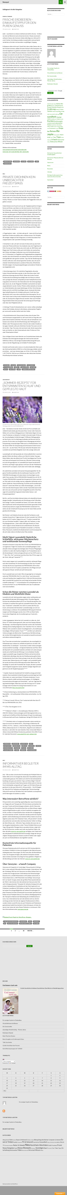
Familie (15, 1142)
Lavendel (31, 745)
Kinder (61, 119)
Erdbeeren (16, 161)
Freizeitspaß (24, 367)
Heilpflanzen (54, 119)
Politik (49, 1145)
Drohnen (6, 365)
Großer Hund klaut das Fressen (11, 1045)
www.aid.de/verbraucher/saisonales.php (15, 149)
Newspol (6, 2)
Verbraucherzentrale (29, 369)
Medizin (38, 745)
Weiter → (30, 930)
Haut (31, 743)
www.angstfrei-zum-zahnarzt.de (27, 734)
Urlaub (54, 139)
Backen (58, 103)
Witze (42, 1150)
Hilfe (30, 921)
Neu (4, 173)
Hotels (58, 119)
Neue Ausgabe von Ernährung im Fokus (13, 1039)
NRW (48, 126)
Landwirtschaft (51, 123)
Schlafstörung (8, 750)
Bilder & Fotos (31, 1139)
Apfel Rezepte (50, 103)
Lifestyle (7, 1145)
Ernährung (51, 109)
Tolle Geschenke (7, 1042)
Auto (55, 103)
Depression (7, 743)
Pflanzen (17, 748)
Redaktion (16, 29)
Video (48, 141)
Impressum (50, 162)
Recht (5, 369)
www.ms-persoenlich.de (18, 831)
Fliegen (13, 365)
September (50, 180)
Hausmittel (24, 743)
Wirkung (23, 750)
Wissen (60, 141)
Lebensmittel (58, 123)
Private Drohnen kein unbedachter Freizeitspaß (19, 180)
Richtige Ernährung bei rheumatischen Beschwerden (55, 175)
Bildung (36, 1140)
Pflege (24, 748)
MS (4, 923)
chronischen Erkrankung (11, 921)
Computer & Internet (55, 1140)
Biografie (41, 1140)
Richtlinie (12, 369)
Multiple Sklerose (12, 923)
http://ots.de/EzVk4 (18, 687)
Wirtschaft (31, 1150)
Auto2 (14, 1139)
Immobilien (57, 1142)
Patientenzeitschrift (25, 923)
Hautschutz (7, 745)
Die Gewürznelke (52, 76)
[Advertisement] (55, 26)
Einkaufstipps (7, 161)
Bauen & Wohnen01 (22, 1140)
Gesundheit (6, 379)
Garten (49, 111)
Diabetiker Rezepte (56, 107)
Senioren (33, 1148)
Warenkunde (7, 163)
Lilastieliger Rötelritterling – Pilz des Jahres (54, 79)
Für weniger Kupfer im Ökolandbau (53, 68)
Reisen (53, 131)
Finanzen (19, 1142)
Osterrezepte (57, 126)
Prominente (52, 128)
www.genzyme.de (23, 909)
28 (23, 930)
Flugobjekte (31, 365)
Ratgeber (30, 161)
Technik (50, 1148)
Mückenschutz (8, 748)
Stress (16, 750)
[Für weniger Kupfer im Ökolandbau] (51, 53)
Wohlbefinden (32, 750)
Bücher (52, 105)
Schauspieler (57, 134)
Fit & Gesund (27, 1142)
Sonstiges (40, 1148)
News (48, 165)
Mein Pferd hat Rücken (9, 1036)
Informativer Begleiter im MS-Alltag (21, 765)
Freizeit (17, 367)
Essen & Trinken (7, 16)
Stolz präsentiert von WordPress (10, 1184)
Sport (46, 1148)
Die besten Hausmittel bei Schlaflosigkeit (54, 153)
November (50, 168)
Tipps (37, 161)
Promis (56, 128)
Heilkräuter (16, 745)
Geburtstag (55, 111)
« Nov (4, 1090)
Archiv (7, 1140)
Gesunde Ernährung (54, 114)
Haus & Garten (50, 1142)
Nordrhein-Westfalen (56, 124)
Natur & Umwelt (19, 1145)
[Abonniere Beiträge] (4, 1111)
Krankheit (36, 921)
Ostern (52, 126)
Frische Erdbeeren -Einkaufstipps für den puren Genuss (19, 23)
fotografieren (8, 367)
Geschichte (36, 1142)
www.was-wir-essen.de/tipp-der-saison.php (16, 151)
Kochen (24, 161)
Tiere (54, 137)
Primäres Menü (65, 2)
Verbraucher (60, 139)
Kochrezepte (58, 121)
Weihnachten (54, 141)
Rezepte (27, 1147)
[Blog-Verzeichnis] (50, 191)
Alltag (4, 1140)
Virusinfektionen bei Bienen (54, 73)
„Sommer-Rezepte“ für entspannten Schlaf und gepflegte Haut (22, 386)
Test (52, 137)
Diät (63, 107)
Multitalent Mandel (52, 84)
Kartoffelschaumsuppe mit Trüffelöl (12, 1048)
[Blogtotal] (58, 191)
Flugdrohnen (21, 365)
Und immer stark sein (10, 985)
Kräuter (24, 745)
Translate (13, 1063)
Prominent (54, 1145)
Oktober (49, 172)
